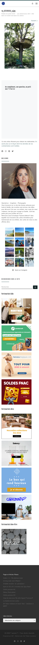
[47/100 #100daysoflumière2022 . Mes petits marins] (19, 242)
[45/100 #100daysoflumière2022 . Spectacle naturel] (9, 242)
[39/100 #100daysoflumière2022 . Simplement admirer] (9, 252)
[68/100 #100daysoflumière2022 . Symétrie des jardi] (19, 252)
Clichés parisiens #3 (9, 595)
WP (12, 636)
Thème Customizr (31, 636)
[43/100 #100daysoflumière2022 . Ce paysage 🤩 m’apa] (29, 232)
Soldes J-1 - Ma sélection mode (13, 578)
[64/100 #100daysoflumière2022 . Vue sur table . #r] (29, 242)
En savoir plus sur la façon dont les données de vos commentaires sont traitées (19, 143)
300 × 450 (30, 14)
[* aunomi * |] (3, 3)
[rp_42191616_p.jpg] (19, 46)
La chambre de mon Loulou (11, 601)
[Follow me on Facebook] (2, 151)
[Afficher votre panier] (32, 3)
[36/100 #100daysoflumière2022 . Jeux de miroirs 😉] (19, 262)
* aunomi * (14, 633)
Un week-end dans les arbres (14, 15)
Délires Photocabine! (9, 592)
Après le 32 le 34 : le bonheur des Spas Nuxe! (17, 587)
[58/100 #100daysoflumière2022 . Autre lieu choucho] (29, 262)
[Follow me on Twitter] (13, 151)
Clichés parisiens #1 (9, 589)
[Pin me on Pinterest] (9, 151)
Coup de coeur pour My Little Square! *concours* (18, 598)
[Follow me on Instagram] (5, 151)
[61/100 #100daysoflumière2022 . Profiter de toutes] (19, 232)
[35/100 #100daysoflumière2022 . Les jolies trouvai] (29, 252)
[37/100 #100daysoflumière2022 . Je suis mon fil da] (9, 232)
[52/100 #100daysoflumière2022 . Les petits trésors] (9, 262)
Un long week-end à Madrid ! (12, 581)
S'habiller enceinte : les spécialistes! (13, 584)
